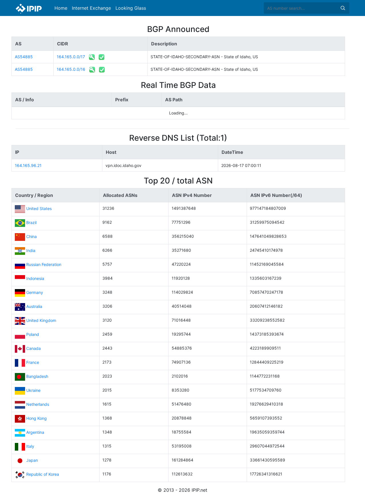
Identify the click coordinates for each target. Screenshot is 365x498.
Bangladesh (37, 376)
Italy (30, 446)
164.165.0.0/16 (71, 69)
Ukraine (33, 390)
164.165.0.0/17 (71, 56)
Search (343, 8)
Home (60, 8)
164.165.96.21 (28, 165)
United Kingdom (41, 320)
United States (39, 208)
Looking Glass (130, 8)
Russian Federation (43, 264)
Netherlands (37, 404)
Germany (34, 292)
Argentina (35, 432)
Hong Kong (36, 418)
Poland (32, 334)
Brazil (31, 222)
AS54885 (24, 56)
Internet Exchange (91, 8)
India (30, 250)
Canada (33, 348)
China (31, 236)
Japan (32, 460)
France (32, 362)
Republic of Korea (42, 474)
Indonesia (35, 278)
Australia (34, 306)
